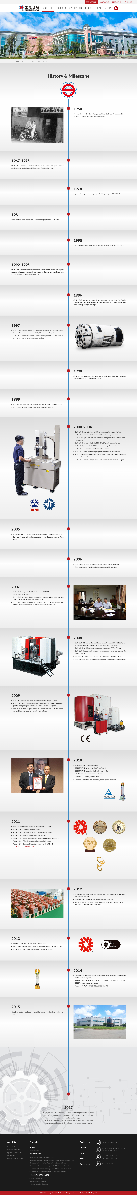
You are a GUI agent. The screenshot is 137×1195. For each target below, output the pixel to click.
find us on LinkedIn (108, 1164)
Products (61, 8)
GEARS (32, 1147)
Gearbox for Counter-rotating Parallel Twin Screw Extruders (50, 1169)
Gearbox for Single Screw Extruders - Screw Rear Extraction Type (51, 1160)
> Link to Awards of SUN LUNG (22, 847)
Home (17, 61)
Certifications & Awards (15, 1158)
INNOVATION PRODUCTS (39, 1175)
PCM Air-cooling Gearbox (38, 1184)
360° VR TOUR (91, 2)
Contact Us (104, 2)
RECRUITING (116, 2)
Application (75, 8)
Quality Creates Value (14, 1153)
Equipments (11, 1155)
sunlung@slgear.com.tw (110, 1142)
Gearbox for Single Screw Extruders (41, 1157)
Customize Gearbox (36, 1178)
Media (108, 8)
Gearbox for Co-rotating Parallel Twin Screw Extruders (48, 1163)
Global (88, 8)
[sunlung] (29, 8)
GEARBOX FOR (35, 1154)
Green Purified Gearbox (37, 1181)
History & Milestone (14, 1150)
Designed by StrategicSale (89, 1193)
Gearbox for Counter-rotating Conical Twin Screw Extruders (50, 1166)
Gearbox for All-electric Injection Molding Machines (47, 1172)
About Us (47, 8)
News (98, 8)
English (129, 2)
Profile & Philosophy (14, 1147)
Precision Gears (34, 1150)
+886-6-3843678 (111, 1155)
